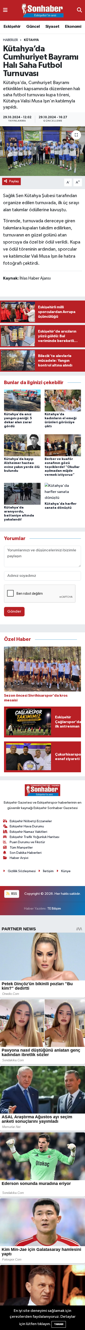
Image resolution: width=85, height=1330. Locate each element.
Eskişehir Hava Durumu (27, 826)
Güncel (33, 26)
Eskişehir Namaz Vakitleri (28, 832)
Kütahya (31, 40)
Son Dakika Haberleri (26, 852)
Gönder (14, 612)
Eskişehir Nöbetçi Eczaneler (31, 821)
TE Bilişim (54, 908)
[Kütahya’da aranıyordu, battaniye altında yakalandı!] (22, 494)
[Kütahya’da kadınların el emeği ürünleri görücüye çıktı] (63, 401)
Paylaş (14, 181)
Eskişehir (12, 26)
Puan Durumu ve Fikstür (27, 842)
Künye (66, 871)
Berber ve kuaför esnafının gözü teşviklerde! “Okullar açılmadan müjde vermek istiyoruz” (62, 466)
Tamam (58, 1324)
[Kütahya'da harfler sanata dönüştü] (63, 492)
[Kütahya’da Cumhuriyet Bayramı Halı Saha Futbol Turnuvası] (42, 151)
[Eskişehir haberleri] (42, 10)
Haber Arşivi (19, 858)
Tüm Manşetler (21, 847)
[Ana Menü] (5, 10)
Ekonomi (73, 26)
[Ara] (79, 10)
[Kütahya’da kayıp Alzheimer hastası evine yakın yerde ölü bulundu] (22, 445)
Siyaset (52, 26)
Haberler (10, 40)
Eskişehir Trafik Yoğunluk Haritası (34, 837)
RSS (14, 893)
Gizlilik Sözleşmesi (22, 871)
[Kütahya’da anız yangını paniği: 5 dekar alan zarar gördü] (22, 401)
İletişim (48, 871)
